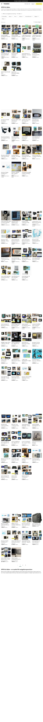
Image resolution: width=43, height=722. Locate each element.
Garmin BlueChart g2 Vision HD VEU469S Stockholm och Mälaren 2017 (5, 54)
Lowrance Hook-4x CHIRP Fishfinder (26, 459)
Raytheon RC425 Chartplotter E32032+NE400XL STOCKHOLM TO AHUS (16, 54)
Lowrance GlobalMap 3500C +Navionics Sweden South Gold (36, 325)
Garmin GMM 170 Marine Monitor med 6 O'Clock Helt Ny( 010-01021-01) (5, 559)
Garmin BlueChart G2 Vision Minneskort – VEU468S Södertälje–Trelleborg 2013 (36, 541)
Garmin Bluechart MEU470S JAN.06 (35, 120)
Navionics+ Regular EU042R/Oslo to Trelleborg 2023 (4, 173)
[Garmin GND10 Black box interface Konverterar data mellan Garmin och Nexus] (6, 270)
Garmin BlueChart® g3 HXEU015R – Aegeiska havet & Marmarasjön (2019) (26, 541)
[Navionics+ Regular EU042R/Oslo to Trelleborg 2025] (6, 535)
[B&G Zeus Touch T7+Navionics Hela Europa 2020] (16, 418)
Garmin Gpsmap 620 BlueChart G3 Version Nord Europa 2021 (15, 240)
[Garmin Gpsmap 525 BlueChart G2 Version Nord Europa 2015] (6, 318)
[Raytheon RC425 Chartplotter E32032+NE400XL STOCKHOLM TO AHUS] (16, 48)
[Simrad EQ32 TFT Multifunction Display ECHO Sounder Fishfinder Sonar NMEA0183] (26, 336)
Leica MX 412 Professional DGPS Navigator (35, 54)
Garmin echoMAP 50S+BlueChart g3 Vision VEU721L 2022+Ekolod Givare (5, 36)
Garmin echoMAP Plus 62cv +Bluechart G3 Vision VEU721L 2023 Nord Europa (16, 343)
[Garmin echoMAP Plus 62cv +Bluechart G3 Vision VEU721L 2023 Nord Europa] (16, 336)
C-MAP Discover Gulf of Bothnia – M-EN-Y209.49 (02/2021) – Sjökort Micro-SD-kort (26, 36)
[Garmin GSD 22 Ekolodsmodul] (26, 131)
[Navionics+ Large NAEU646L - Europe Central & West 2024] (6, 234)
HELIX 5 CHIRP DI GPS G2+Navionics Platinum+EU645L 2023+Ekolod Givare (5, 360)
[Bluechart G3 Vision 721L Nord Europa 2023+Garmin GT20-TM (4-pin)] (6, 453)
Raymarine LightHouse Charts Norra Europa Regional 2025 (5, 156)
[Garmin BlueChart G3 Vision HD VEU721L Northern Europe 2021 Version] (37, 131)
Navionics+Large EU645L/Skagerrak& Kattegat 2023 (36, 240)
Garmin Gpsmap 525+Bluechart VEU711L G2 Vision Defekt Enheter (16, 559)
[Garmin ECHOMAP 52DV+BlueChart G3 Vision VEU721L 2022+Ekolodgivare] (37, 418)
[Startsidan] (6, 4)
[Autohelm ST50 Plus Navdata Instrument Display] (37, 336)
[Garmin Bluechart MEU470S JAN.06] (37, 114)
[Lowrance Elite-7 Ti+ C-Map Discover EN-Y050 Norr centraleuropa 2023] (37, 215)
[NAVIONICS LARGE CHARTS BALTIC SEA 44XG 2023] (16, 131)
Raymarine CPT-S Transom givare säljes (5, 258)
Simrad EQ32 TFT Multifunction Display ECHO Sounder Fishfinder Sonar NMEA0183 (26, 343)
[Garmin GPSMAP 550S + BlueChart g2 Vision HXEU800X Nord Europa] (16, 318)
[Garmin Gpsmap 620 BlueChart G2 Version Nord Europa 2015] (26, 234)
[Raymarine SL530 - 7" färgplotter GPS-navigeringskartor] (16, 215)
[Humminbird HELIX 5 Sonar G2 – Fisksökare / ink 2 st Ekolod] (37, 354)
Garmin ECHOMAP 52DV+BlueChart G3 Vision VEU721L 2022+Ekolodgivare (36, 425)
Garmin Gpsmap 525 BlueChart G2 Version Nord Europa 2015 (5, 325)
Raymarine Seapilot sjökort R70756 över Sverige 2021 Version (36, 459)
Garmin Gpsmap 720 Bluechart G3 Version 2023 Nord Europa (5, 476)
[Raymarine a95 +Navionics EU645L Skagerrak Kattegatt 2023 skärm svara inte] (6, 418)
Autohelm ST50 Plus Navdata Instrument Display (36, 343)
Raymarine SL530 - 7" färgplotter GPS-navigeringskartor (16, 222)
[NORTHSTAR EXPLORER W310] (6, 66)
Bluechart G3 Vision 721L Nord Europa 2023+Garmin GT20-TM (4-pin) (5, 459)
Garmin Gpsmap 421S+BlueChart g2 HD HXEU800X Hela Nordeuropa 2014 (26, 325)
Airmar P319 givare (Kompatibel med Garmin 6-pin (26, 156)
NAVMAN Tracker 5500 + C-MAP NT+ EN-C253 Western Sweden (5, 343)
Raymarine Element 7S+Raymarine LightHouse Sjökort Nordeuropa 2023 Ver (26, 476)
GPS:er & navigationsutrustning (9, 13)
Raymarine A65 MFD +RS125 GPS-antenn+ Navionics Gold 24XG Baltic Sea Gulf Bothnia (16, 377)
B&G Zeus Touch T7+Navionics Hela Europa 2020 (15, 425)
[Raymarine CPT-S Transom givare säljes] (6, 252)
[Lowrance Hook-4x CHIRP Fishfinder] (26, 453)
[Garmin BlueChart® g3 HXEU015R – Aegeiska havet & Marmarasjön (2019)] (26, 535)
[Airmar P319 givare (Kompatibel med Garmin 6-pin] (26, 149)
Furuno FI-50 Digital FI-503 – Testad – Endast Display (26, 442)
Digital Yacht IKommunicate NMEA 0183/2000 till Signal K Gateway (16, 72)
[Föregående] (18, 565)
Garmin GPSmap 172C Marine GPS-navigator (36, 524)
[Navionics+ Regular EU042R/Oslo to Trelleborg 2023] (6, 166)
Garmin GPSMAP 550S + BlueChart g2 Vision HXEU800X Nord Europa (16, 325)
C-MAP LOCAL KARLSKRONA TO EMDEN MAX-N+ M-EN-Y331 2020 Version (26, 360)
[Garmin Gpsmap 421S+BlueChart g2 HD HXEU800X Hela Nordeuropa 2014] (26, 318)
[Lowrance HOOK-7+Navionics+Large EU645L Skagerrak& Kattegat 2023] (26, 215)
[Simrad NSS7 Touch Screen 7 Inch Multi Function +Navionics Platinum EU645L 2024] (16, 453)
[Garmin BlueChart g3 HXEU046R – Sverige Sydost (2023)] (6, 371)
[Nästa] (25, 565)
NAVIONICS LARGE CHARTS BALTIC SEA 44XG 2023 (15, 137)
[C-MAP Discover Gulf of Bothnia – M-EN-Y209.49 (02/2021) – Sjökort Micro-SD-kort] (26, 29)
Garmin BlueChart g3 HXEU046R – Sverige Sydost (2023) (5, 377)
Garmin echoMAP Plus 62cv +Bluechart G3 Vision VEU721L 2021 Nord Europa (5, 442)
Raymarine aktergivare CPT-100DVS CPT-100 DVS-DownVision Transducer (5, 137)
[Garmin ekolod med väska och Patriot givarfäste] (6, 215)
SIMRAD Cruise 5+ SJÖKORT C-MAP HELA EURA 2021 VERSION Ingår (16, 524)
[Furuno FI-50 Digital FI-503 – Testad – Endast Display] (26, 436)
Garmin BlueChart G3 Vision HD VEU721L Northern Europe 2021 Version (36, 137)
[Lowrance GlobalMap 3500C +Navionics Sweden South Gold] (37, 318)
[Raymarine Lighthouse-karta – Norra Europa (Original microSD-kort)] (26, 518)
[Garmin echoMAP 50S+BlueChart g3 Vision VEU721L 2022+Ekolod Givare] (6, 29)
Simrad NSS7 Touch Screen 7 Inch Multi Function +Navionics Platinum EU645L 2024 (16, 459)
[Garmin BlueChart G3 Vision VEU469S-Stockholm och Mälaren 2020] (16, 270)
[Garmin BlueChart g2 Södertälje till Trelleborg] (16, 252)
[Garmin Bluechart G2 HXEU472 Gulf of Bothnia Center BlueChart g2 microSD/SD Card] (16, 354)
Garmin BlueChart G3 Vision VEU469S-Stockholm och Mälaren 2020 (16, 277)
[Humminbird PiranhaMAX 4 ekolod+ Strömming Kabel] (26, 166)
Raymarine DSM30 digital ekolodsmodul (16, 120)
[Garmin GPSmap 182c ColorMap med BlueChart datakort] (37, 149)
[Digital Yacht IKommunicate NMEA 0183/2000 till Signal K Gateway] (16, 66)
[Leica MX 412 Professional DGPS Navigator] (37, 48)
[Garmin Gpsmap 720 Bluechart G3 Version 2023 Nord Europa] (6, 470)
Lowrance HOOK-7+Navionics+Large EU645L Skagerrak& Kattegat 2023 (25, 222)
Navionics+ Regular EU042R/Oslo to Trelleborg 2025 (4, 541)
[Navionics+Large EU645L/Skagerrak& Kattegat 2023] (37, 234)
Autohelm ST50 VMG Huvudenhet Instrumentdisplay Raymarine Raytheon (5, 120)
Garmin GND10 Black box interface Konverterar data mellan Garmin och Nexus (5, 277)
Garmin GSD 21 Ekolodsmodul (14, 476)
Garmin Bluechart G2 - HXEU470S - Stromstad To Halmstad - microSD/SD (26, 54)
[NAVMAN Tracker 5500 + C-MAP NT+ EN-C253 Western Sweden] (6, 336)
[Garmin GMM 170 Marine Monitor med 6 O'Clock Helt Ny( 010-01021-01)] (6, 552)
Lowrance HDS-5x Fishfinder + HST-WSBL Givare (16, 156)
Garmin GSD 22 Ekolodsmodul (24, 137)
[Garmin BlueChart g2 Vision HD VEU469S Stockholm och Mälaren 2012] (37, 252)
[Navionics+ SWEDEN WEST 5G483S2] (16, 166)
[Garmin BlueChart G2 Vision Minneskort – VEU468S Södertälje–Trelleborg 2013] (37, 535)
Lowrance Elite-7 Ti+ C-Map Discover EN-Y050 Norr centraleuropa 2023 (36, 222)
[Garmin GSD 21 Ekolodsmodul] (16, 470)
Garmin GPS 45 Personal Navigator (36, 442)
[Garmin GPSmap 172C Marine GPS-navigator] (37, 518)
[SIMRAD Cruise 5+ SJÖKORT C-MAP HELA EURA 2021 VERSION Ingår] (16, 518)
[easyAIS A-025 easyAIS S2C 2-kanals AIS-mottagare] (26, 114)
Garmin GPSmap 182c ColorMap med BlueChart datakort (37, 156)
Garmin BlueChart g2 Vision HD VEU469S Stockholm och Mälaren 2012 (36, 258)
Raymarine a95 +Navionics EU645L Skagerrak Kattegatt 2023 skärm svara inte (5, 425)
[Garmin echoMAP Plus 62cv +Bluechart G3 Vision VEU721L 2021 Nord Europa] (6, 436)
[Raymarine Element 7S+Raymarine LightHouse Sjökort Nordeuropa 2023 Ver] (26, 470)
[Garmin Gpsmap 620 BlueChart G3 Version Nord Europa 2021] (16, 234)
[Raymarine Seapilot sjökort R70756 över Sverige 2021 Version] (37, 453)
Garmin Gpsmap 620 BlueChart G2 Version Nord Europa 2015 (26, 240)
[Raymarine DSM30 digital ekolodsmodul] (16, 114)
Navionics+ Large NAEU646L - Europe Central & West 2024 (5, 240)
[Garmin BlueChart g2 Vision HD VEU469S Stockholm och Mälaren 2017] (6, 48)
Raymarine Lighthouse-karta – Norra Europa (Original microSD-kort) (26, 524)
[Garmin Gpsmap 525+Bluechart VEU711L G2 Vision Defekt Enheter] (16, 552)
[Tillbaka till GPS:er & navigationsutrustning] (2, 14)
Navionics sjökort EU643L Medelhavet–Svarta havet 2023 (26, 377)
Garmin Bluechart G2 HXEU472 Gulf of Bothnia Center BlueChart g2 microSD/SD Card (16, 360)
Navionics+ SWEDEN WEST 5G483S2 (15, 173)
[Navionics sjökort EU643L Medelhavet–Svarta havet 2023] (26, 371)
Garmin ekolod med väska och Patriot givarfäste (6, 222)
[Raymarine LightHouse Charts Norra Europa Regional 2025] (6, 149)
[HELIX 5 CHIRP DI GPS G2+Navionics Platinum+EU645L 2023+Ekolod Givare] (6, 354)
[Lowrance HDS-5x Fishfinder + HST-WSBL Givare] (16, 149)
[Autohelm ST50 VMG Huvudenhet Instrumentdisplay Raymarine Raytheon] (6, 114)
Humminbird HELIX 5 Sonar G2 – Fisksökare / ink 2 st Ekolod (36, 360)
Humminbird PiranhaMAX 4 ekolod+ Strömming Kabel (26, 173)
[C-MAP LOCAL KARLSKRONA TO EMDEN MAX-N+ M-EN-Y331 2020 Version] (26, 354)
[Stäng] (42, 1)
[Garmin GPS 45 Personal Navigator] (37, 436)
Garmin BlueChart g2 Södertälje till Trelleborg (16, 258)
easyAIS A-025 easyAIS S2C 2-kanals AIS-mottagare (26, 120)
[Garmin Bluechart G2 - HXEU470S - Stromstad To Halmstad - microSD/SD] (26, 48)
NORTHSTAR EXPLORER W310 (5, 72)
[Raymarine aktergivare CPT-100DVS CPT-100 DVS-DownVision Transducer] (6, 131)
